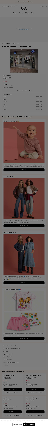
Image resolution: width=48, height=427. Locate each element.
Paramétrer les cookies (17, 424)
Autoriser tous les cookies (29, 424)
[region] (24, 423)
